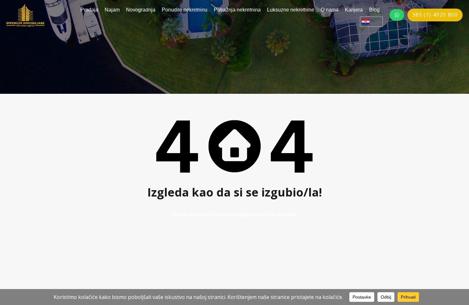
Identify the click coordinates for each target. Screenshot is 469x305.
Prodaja (89, 9)
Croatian (371, 22)
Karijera (354, 9)
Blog (374, 9)
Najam (112, 9)
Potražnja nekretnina (237, 9)
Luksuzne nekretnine (290, 9)
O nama (330, 9)
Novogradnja (140, 9)
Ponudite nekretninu (184, 9)
